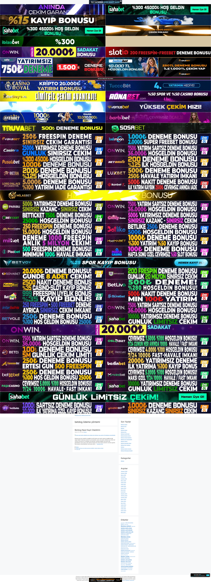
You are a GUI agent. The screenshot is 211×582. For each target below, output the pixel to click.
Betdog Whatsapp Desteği (126, 450)
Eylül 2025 (123, 477)
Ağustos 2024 (124, 493)
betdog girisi (128, 533)
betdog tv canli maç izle (124, 554)
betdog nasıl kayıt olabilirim (89, 448)
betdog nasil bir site (132, 546)
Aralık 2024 (123, 486)
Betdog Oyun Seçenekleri (126, 439)
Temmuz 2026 (124, 471)
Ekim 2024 (123, 490)
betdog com (123, 533)
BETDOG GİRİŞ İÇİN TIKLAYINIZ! (105, 78)
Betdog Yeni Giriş (126, 561)
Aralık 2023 (123, 508)
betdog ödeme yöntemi (99, 448)
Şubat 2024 (123, 505)
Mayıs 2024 (123, 499)
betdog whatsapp (125, 558)
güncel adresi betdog (127, 566)
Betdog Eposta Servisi (126, 435)
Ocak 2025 (123, 484)
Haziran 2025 (124, 478)
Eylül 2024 (123, 491)
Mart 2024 (123, 503)
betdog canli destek (126, 530)
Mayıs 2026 (123, 475)
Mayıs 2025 (123, 480)
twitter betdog (130, 569)
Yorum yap (78, 449)
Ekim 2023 (123, 512)
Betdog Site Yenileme (125, 445)
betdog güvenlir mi (132, 543)
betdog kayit (131, 544)
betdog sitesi (133, 550)
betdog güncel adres (126, 541)
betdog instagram (124, 544)
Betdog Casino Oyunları (126, 448)
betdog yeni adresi (126, 559)
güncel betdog (124, 567)
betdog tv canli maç (125, 553)
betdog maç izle (124, 546)
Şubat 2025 (123, 482)
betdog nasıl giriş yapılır (124, 547)
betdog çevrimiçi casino (124, 563)
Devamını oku (100, 444)
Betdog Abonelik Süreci (126, 443)
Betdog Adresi (124, 424)
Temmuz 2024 (124, 495)
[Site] (52, 139)
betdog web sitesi (132, 556)
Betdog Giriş (123, 426)
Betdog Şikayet (123, 564)
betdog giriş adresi (124, 538)
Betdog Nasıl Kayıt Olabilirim (87, 430)
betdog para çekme (125, 548)
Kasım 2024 (123, 488)
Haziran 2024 (124, 497)
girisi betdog (128, 564)
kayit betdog (129, 567)
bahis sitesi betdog (129, 522)
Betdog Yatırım (124, 441)
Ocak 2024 (123, 506)
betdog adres (126, 524)
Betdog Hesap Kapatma (126, 437)
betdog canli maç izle (80, 448)
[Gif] (105, 195)
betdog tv (132, 551)
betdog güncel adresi (125, 543)
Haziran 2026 (124, 473)
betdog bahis (133, 526)
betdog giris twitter (125, 534)
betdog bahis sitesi (126, 528)
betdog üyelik (130, 563)
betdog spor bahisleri (125, 551)
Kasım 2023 (123, 510)
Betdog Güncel (124, 540)
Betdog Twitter (125, 556)
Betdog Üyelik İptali (125, 434)
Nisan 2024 (123, 501)
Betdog (122, 428)
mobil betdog (124, 569)
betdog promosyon (126, 550)
